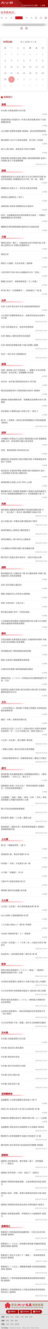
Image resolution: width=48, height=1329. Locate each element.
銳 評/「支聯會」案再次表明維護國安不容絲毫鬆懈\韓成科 (23, 529)
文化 (3, 810)
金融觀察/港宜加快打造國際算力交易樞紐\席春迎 (22, 1235)
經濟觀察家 (7, 1201)
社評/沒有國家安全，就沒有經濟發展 (17, 435)
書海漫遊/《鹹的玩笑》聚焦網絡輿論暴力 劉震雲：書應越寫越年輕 (23, 936)
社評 (3, 408)
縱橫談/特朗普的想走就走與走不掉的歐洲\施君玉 (22, 1312)
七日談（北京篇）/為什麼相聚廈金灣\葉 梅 (20, 1014)
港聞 (3, 278)
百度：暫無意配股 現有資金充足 (15, 558)
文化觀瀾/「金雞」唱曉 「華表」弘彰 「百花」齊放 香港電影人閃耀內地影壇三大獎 (23, 906)
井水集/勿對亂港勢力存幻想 (13, 218)
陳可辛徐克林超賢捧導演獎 (12, 917)
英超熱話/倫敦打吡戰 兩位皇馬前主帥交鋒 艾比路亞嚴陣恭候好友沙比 (23, 798)
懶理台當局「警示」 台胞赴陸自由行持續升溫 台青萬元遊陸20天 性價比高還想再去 (23, 352)
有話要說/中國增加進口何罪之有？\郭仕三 (19, 519)
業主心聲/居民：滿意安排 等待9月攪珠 (18, 257)
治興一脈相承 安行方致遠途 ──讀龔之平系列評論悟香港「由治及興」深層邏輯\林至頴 (23, 479)
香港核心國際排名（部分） (12, 305)
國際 (3, 675)
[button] (21, 130)
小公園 (4, 947)
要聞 (3, 212)
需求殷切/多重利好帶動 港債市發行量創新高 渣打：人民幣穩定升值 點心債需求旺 (23, 580)
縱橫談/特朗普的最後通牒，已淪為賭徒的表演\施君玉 (23, 1291)
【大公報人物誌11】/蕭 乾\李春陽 (16, 1032)
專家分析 (5, 362)
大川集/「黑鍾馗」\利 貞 (12, 980)
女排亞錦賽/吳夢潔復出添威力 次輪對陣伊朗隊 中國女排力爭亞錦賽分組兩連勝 (23, 748)
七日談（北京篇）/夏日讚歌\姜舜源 (16, 848)
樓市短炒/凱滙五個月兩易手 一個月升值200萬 (21, 665)
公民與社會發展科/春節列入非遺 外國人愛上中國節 (23, 1089)
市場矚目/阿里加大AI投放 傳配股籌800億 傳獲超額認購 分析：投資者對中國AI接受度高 (23, 548)
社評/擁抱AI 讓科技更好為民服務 (15, 444)
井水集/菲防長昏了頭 (10, 1192)
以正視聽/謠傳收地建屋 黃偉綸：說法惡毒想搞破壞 (23, 239)
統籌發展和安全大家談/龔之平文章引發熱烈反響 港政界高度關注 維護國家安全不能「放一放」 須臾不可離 (23, 286)
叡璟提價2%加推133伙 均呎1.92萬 (16, 590)
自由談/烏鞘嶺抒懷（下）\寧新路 (15, 1041)
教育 (3, 1072)
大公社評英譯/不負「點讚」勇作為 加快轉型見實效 (23, 1131)
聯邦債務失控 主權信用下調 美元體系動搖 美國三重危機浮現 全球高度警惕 (23, 682)
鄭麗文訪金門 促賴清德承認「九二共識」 (19, 389)
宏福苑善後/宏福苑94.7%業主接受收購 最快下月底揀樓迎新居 (23, 228)
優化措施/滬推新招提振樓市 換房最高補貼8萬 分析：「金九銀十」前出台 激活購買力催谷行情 (22, 619)
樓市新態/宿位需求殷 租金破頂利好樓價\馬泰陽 (22, 1253)
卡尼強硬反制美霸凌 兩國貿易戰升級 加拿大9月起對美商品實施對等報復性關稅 (24, 730)
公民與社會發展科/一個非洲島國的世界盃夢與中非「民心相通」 (23, 1120)
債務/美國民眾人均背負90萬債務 (15, 702)
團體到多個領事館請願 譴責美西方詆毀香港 (20, 335)
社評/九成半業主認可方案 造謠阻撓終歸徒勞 (20, 414)
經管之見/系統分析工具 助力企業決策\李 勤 (20, 1217)
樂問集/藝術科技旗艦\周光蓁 (13, 998)
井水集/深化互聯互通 (10, 1183)
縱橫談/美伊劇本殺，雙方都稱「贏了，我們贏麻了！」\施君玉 (22, 1270)
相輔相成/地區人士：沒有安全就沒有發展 (19, 296)
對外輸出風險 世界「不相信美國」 (16, 720)
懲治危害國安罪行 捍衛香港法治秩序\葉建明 (20, 498)
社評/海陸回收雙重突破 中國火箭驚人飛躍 (19, 453)
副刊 (3, 876)
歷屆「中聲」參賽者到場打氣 (13, 827)
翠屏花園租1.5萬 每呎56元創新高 (16, 647)
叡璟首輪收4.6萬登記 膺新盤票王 (15, 638)
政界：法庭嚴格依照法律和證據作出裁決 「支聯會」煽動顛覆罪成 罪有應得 (24, 324)
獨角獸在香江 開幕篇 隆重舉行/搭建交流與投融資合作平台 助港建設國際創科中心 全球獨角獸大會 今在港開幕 (23, 600)
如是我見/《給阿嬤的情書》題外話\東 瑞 (19, 1062)
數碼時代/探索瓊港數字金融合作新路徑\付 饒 (21, 1244)
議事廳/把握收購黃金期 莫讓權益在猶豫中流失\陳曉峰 (23, 508)
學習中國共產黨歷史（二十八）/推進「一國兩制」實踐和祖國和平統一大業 (23, 1079)
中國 (3, 344)
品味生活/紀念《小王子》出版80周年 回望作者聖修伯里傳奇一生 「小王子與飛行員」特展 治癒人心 (23, 837)
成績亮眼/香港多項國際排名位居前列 (17, 314)
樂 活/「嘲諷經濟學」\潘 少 (13, 953)
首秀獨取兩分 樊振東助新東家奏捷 (16, 759)
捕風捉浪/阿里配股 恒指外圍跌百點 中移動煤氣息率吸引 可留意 (23, 568)
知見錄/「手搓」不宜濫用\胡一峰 (15, 971)
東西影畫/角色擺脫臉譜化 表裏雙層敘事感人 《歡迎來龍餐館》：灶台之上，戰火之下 (23, 883)
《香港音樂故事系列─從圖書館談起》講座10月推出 (24, 866)
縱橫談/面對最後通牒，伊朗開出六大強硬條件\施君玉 (23, 1322)
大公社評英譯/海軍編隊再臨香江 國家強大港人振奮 (23, 1099)
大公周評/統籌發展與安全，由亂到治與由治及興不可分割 (23, 424)
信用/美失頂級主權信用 (11, 693)
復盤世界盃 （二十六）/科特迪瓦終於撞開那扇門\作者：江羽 (24, 787)
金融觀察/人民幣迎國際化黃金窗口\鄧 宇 (19, 1208)
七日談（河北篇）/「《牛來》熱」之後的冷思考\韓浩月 (23, 1051)
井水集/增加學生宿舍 (10, 1165)
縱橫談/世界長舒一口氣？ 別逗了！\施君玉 (20, 1281)
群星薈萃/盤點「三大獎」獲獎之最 (16, 926)
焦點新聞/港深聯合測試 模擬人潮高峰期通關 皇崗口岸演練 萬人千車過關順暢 (23, 267)
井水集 (4, 1140)
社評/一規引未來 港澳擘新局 (13, 462)
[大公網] (7, 2)
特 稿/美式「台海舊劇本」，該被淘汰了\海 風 (21, 398)
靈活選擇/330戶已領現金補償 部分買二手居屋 (22, 248)
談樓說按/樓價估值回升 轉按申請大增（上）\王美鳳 (24, 1226)
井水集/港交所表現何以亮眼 (13, 1174)
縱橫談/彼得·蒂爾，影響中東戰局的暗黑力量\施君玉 (23, 1302)
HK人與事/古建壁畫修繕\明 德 (14, 1023)
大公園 (4, 1008)
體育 (3, 741)
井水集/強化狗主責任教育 (12, 1156)
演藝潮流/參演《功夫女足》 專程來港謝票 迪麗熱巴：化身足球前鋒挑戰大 (22, 895)
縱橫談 (4, 1263)
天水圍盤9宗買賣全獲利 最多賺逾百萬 (17, 656)
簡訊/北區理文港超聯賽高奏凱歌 (15, 768)
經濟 (3, 540)
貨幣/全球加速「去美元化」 (13, 711)
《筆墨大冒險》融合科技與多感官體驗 (17, 857)
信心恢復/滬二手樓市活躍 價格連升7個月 (19, 629)
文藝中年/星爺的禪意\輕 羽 (13, 989)
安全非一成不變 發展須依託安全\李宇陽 (18, 489)
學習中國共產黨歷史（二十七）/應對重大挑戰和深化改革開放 (23, 1109)
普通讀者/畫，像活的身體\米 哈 (15, 962)
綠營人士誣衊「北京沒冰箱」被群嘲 (16, 371)
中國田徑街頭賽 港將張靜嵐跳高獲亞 (17, 777)
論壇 (3, 472)
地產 (3, 611)
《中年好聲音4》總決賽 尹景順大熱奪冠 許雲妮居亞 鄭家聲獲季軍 (24, 817)
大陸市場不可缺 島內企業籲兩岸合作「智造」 (21, 380)
